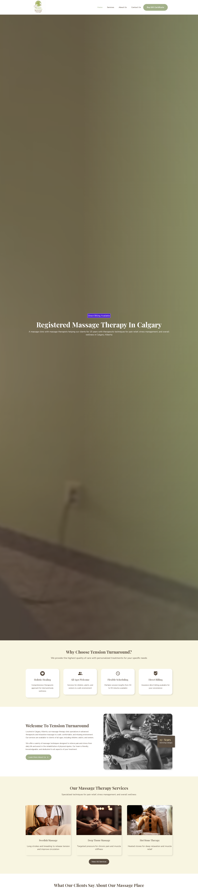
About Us (123, 7)
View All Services (99, 861)
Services (110, 7)
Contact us (136, 7)
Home (99, 7)
